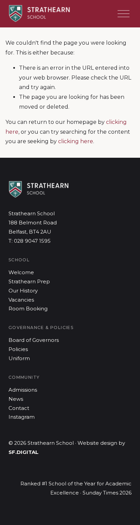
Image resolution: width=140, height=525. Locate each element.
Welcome (21, 272)
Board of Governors (33, 340)
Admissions (22, 390)
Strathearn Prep (29, 282)
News (15, 399)
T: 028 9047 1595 (29, 241)
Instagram (21, 417)
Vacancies (21, 300)
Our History (23, 291)
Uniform (19, 358)
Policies (18, 349)
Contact (18, 408)
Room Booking (28, 309)
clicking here (75, 141)
